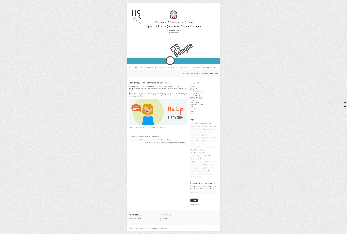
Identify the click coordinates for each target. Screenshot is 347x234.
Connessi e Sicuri (195, 135)
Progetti (162, 68)
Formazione (193, 102)
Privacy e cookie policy (135, 218)
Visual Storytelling (195, 177)
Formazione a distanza (196, 147)
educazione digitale (196, 141)
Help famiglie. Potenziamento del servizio (148, 82)
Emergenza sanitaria (141, 127)
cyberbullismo (205, 135)
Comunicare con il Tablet (197, 132)
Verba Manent (201, 171)
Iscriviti (194, 200)
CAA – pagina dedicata (194, 68)
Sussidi (192, 111)
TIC (191, 113)
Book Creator (213, 126)
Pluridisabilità (194, 159)
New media (208, 156)
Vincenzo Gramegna (206, 174)
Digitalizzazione (207, 138)
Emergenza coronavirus (209, 141)
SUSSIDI (205, 165)
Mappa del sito (163, 221)
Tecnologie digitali (203, 168)
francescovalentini (136, 136)
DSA (191, 101)
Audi (210, 123)
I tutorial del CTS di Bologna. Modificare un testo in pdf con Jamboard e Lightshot (165, 142)
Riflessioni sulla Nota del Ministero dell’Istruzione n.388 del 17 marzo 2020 (150, 140)
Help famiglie (151, 127)
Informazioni (138, 68)
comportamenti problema (208, 129)
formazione (201, 144)
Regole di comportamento (197, 162)
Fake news (193, 144)
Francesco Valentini (209, 147)
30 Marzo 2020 (146, 136)
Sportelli (183, 68)
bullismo (193, 129)
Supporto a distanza (161, 127)
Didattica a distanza (151, 68)
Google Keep (194, 150)
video (208, 171)
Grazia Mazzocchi (195, 153)
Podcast (202, 159)
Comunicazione (210, 132)
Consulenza (155, 136)
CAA (191, 90)
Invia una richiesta (209, 68)
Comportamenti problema (196, 92)
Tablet (211, 165)
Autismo (192, 88)
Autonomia (200, 126)
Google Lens (203, 150)
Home (131, 68)
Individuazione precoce (196, 104)
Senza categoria (194, 110)
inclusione (204, 153)
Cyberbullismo (193, 95)
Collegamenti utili (164, 218)
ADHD (191, 86)
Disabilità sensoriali (195, 99)
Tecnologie (194, 168)
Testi (212, 168)
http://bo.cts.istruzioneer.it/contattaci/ (138, 90)
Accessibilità (203, 123)
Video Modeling (195, 174)
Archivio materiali (172, 68)
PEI (191, 106)
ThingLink (193, 171)
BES (206, 126)
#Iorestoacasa (194, 123)
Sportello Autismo (211, 162)
